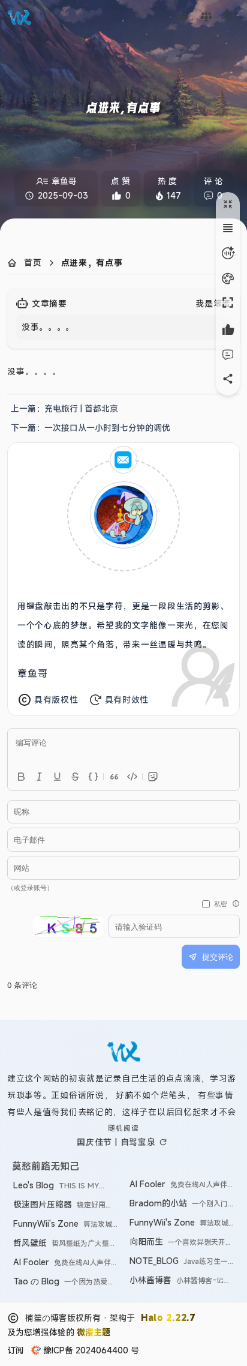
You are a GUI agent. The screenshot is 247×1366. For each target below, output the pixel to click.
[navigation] (64, 409)
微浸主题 (93, 1332)
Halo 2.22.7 (168, 1317)
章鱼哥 (32, 673)
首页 (33, 262)
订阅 (15, 1350)
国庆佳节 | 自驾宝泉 (116, 1142)
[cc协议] (13, 1318)
